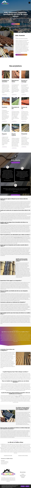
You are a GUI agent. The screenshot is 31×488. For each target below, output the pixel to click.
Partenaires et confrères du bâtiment (23, 455)
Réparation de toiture (23, 475)
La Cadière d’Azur (3, 444)
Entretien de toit (23, 476)
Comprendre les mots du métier (8, 455)
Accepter (23, 486)
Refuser (27, 486)
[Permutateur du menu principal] (29, 3)
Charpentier (22, 477)
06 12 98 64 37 (3, 460)
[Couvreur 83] (5, 3)
